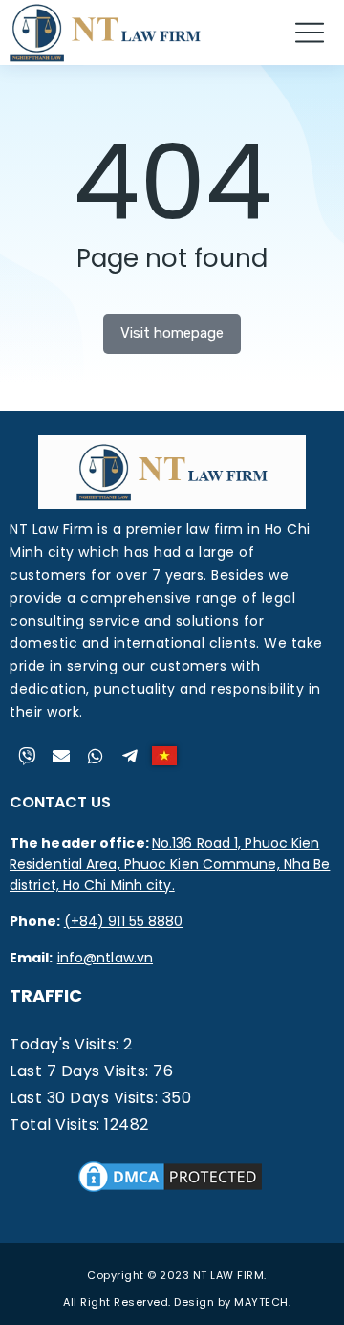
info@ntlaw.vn (105, 957)
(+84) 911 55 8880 (123, 921)
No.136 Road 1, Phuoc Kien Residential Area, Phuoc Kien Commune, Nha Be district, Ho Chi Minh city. (170, 863)
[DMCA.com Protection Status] (170, 1191)
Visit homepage (172, 333)
